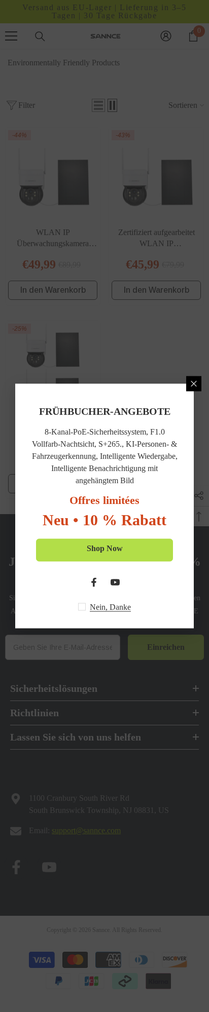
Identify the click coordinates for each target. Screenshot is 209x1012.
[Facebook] (93, 582)
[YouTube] (115, 582)
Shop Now (105, 548)
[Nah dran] (193, 384)
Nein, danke (110, 607)
